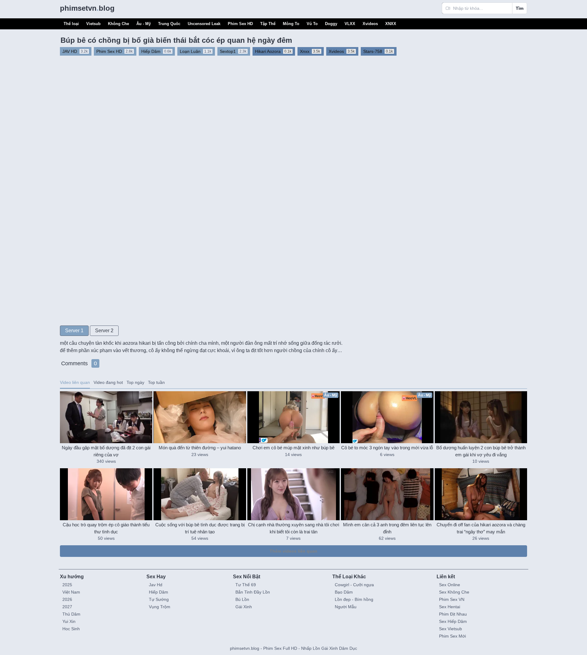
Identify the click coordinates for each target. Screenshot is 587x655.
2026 (67, 599)
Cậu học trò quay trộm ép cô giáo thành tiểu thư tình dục (106, 528)
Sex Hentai (449, 606)
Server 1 (74, 330)
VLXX (350, 23)
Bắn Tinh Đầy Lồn (252, 592)
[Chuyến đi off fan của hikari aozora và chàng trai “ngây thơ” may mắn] (481, 494)
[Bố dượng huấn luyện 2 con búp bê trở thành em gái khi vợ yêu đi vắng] (481, 417)
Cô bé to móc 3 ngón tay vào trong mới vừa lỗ (387, 447)
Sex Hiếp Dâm (453, 621)
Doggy (331, 23)
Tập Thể (267, 23)
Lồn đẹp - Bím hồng (354, 599)
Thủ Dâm (71, 614)
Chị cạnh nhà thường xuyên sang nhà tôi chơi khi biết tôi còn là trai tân (293, 528)
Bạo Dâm (344, 592)
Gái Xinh (243, 606)
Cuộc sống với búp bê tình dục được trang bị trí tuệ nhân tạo (200, 528)
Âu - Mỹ (143, 23)
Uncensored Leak (204, 23)
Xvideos (370, 23)
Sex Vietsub (450, 628)
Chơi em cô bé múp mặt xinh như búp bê (293, 447)
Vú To (312, 23)
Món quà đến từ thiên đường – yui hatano (200, 447)
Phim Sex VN (451, 599)
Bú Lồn (242, 599)
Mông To (291, 23)
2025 (67, 584)
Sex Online (449, 584)
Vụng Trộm (159, 606)
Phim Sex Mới (452, 636)
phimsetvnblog (87, 8)
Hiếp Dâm (158, 592)
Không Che (118, 23)
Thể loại (71, 23)
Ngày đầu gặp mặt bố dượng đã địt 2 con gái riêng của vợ (106, 451)
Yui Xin (69, 621)
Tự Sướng (159, 599)
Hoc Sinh (71, 628)
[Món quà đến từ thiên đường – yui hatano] (199, 417)
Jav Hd (155, 584)
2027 (67, 606)
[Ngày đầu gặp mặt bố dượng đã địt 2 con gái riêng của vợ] (106, 417)
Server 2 (104, 330)
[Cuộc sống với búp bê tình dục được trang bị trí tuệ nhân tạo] (199, 494)
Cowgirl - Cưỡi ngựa (354, 584)
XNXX (390, 23)
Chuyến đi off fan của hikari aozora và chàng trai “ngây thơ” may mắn (481, 528)
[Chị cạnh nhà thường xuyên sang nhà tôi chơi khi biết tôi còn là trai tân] (293, 494)
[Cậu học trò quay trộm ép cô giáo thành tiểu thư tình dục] (106, 494)
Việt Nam (71, 592)
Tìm (519, 8)
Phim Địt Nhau (453, 614)
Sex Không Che (454, 592)
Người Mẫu (345, 606)
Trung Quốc (169, 23)
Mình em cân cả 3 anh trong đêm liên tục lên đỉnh (387, 528)
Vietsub (93, 23)
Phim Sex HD (240, 23)
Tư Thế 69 (245, 584)
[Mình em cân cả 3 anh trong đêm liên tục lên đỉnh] (387, 494)
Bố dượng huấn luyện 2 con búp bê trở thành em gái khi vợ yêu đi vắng (481, 451)
